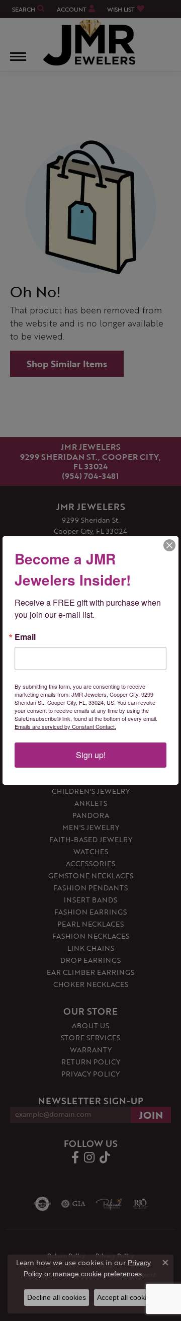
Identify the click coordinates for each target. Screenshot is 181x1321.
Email (25, 637)
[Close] (169, 545)
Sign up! (91, 755)
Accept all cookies (125, 1297)
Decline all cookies (56, 1297)
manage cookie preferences (97, 1274)
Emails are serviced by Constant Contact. (65, 726)
